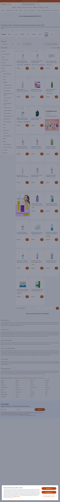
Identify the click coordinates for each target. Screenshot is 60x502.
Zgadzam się (49, 488)
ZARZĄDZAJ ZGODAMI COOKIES (49, 496)
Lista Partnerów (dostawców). (9, 497)
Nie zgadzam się (48, 492)
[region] (30, 492)
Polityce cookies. (17, 496)
